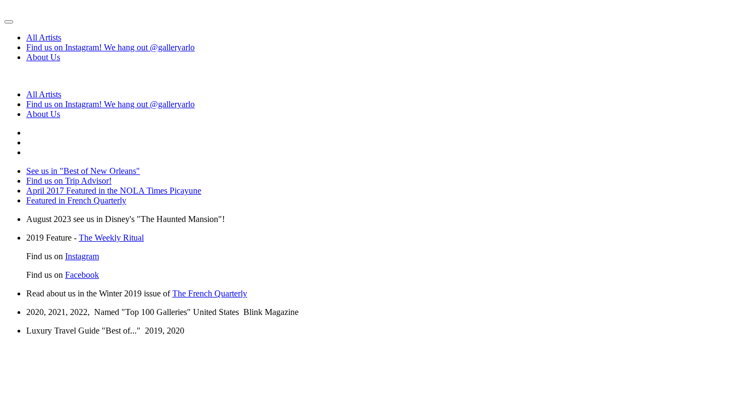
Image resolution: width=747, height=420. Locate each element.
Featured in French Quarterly (76, 200)
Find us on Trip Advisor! (69, 180)
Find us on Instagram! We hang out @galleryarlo (110, 47)
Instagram (82, 256)
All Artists (43, 37)
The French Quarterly (209, 293)
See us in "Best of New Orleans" (83, 171)
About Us (43, 57)
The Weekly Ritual (111, 237)
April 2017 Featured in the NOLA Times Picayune (113, 190)
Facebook (82, 274)
